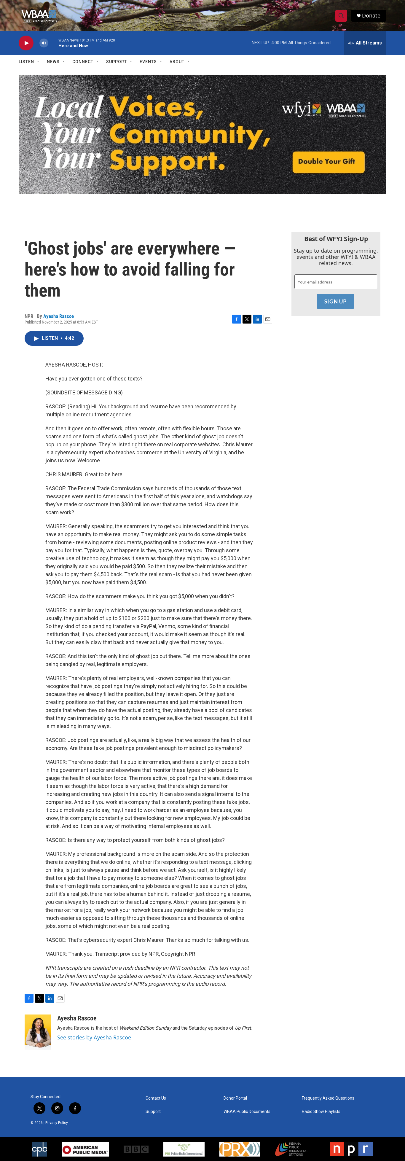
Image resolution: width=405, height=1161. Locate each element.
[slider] (53, 43)
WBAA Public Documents (247, 1111)
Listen (26, 61)
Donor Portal (235, 1098)
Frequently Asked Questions (328, 1098)
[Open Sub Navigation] (38, 61)
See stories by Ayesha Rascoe (94, 1037)
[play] (26, 43)
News (53, 61)
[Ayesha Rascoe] (38, 1032)
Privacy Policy (56, 1123)
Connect (82, 61)
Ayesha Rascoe (58, 316)
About (177, 61)
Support (116, 61)
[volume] (44, 43)
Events (148, 61)
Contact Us (156, 1098)
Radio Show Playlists (321, 1111)
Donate (371, 15)
